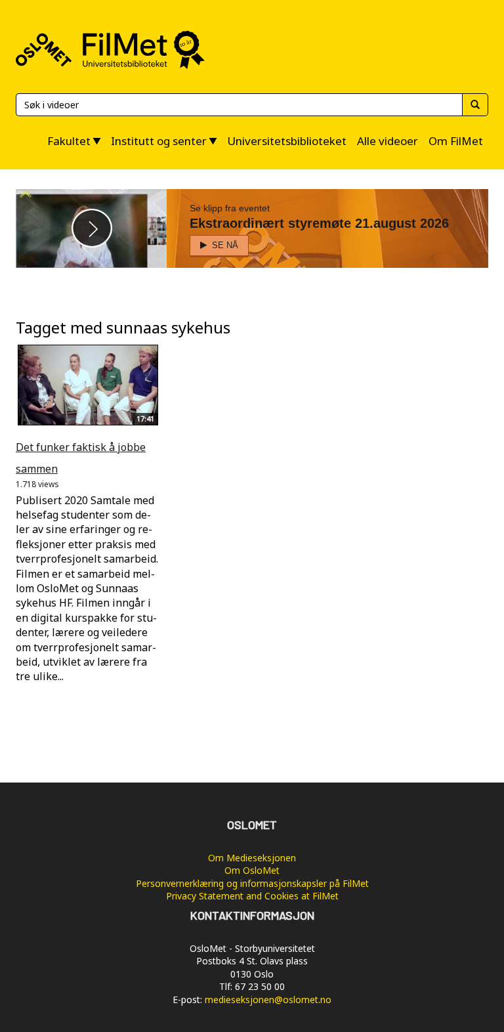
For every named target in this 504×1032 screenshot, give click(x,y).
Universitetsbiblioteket (286, 140)
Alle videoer (387, 140)
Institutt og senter (159, 140)
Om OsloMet (252, 870)
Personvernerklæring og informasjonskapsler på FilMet (252, 883)
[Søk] (475, 104)
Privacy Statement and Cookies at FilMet (252, 896)
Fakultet (69, 140)
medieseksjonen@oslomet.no (268, 999)
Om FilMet (456, 140)
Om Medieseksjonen (252, 857)
